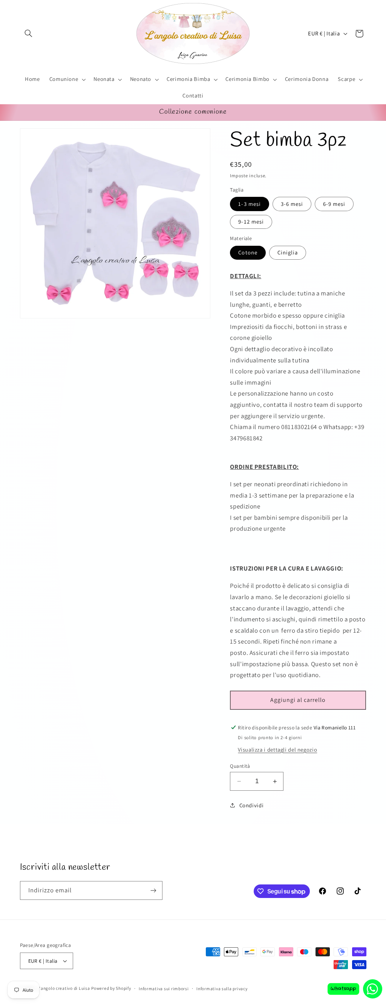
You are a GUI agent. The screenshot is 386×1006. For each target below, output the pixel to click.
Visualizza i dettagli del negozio (277, 749)
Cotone (247, 252)
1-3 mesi (249, 203)
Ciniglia (287, 252)
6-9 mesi (334, 203)
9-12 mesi (250, 221)
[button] (28, 33)
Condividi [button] (251, 805)
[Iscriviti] (153, 890)
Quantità (240, 765)
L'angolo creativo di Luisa (63, 988)
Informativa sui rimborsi (164, 988)
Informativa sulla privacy (221, 988)
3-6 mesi (292, 203)
